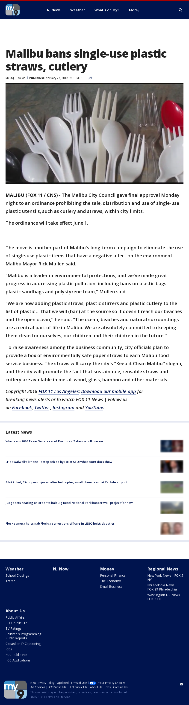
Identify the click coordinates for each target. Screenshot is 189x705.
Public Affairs (15, 617)
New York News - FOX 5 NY (165, 577)
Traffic (10, 581)
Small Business (111, 586)
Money (107, 569)
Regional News (162, 569)
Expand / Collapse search (180, 10)
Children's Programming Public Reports (23, 636)
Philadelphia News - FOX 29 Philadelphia (162, 587)
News (21, 78)
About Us (15, 611)
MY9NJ (10, 78)
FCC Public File (16, 654)
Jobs (9, 649)
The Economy (110, 581)
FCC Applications (18, 660)
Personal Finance (113, 575)
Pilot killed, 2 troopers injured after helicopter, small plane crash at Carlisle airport (66, 482)
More (133, 10)
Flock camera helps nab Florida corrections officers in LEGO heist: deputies (60, 523)
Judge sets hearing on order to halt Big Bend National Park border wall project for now (69, 503)
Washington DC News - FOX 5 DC (164, 597)
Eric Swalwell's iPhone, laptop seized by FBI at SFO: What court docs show (59, 462)
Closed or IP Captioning (23, 643)
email (181, 684)
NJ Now (60, 569)
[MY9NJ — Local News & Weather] (21, 9)
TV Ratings (13, 628)
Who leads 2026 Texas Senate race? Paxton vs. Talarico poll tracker (54, 441)
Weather (15, 569)
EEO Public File (16, 623)
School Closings (17, 575)
